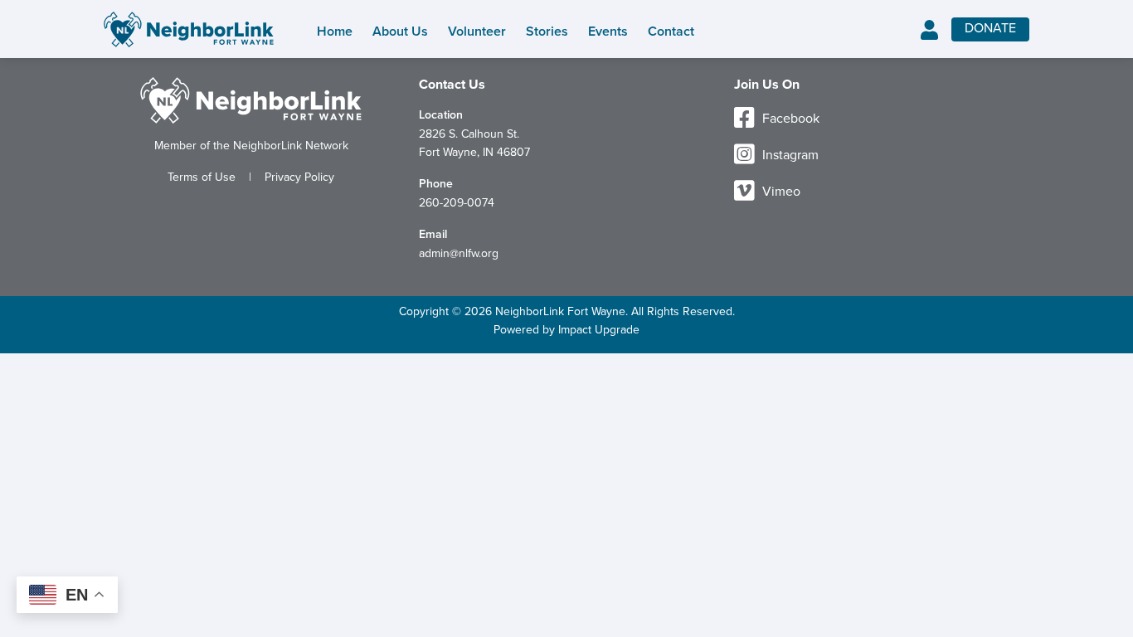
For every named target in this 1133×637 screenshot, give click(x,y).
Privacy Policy (299, 177)
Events (608, 31)
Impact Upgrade (598, 330)
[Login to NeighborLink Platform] (929, 31)
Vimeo (779, 191)
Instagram (789, 155)
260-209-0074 (456, 203)
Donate (990, 28)
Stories (547, 31)
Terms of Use (202, 177)
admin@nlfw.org (458, 253)
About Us (400, 31)
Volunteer (477, 31)
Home (335, 31)
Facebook (789, 118)
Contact (671, 31)
